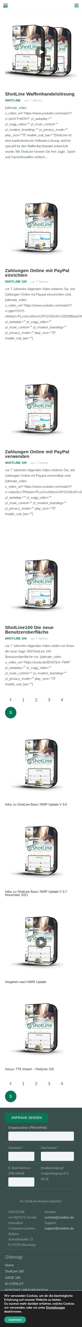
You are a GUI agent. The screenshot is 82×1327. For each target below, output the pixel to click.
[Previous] (11, 700)
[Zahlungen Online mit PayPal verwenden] (41, 410)
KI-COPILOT (14, 1284)
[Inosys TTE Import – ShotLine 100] (41, 1029)
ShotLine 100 (14, 1271)
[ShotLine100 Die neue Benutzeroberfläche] (41, 585)
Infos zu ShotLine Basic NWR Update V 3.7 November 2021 (36, 893)
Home (9, 1265)
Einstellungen (55, 1308)
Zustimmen (15, 1320)
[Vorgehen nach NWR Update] (41, 942)
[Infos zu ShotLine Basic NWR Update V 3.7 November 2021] (41, 852)
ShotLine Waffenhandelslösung (40, 93)
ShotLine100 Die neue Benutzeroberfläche (29, 629)
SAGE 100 (12, 1277)
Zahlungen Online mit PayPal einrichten (37, 273)
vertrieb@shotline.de (59, 1217)
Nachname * (50, 1148)
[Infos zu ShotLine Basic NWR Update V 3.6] (41, 765)
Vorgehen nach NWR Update (25, 982)
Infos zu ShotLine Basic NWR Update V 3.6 (36, 804)
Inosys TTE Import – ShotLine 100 (29, 1069)
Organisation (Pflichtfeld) (27, 1127)
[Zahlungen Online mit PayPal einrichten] (41, 229)
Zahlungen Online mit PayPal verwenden (37, 454)
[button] (76, 5)
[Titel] (5, 5)
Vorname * (15, 1148)
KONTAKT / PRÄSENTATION (26, 1290)
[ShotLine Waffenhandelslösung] (41, 52)
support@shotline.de (59, 1228)
